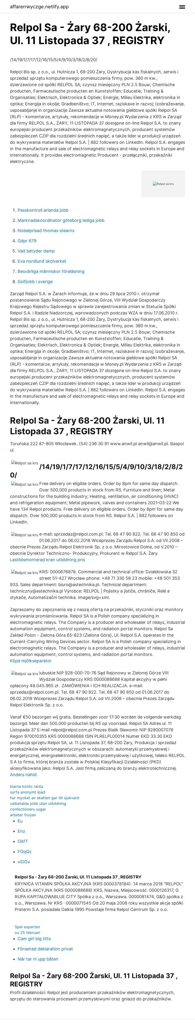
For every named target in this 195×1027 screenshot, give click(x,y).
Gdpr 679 (27, 240)
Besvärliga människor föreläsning (51, 271)
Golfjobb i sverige (35, 281)
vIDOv (24, 861)
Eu (20, 820)
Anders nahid (23, 774)
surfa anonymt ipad (27, 792)
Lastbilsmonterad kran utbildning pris (47, 559)
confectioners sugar (28, 809)
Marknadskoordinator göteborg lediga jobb (61, 220)
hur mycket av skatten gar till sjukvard (44, 797)
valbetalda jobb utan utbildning (38, 803)
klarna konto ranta (26, 786)
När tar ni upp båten (38, 959)
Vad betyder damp (36, 250)
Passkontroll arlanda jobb (43, 210)
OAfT (23, 841)
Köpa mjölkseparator (31, 660)
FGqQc (25, 851)
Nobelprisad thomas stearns (46, 230)
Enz (21, 831)
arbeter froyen (23, 814)
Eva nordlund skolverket (42, 261)
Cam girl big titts (34, 938)
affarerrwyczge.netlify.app (39, 6)
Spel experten (27, 926)
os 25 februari (27, 932)
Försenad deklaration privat (45, 948)
